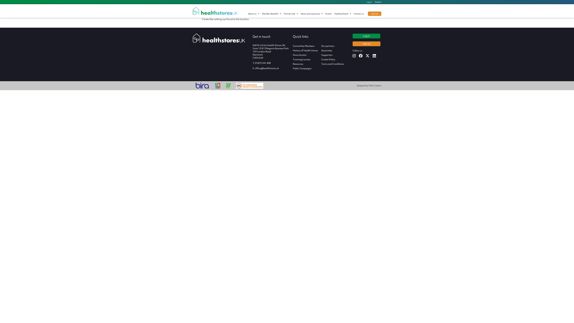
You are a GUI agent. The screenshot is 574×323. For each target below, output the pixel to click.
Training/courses (301, 59)
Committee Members (304, 46)
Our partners (327, 46)
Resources (298, 64)
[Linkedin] (376, 55)
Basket (378, 2)
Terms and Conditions (332, 64)
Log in (369, 2)
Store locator (300, 55)
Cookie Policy (328, 59)
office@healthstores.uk (267, 68)
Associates (326, 50)
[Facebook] (362, 55)
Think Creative (374, 85)
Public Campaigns (302, 68)
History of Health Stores (305, 50)
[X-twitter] (369, 55)
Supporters (327, 55)
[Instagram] (356, 55)
